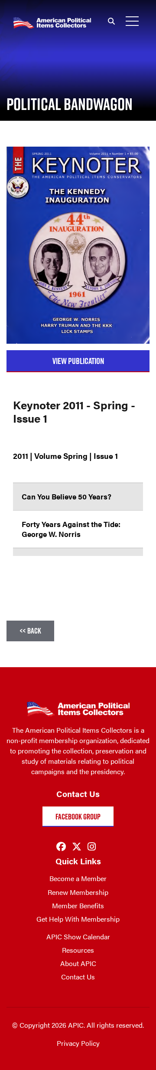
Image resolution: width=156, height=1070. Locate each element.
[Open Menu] (132, 21)
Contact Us (78, 977)
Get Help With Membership (78, 919)
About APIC (78, 963)
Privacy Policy (78, 1043)
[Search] (111, 21)
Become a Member (78, 878)
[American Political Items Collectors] (45, 13)
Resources (78, 950)
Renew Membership (78, 892)
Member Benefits (78, 905)
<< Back (30, 630)
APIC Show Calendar (78, 936)
